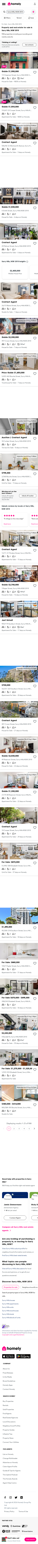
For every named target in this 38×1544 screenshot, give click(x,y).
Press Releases (8, 1373)
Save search (30, 1539)
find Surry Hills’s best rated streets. (14, 1255)
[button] (19, 12)
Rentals (5, 1405)
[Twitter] (16, 1497)
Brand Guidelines (9, 1381)
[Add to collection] (34, 72)
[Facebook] (5, 1497)
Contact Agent (15, 1218)
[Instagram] (10, 1497)
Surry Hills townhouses (10, 1311)
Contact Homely (9, 1389)
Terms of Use (23, 1511)
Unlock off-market (28, 496)
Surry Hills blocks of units (11, 1317)
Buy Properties (8, 1401)
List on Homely (8, 1454)
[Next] (34, 1128)
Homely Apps (7, 1385)
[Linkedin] (21, 1497)
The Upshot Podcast (10, 1475)
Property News (8, 1438)
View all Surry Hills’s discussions (13, 1268)
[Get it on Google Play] (23, 1356)
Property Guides (8, 1430)
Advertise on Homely (10, 1462)
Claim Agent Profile (10, 1466)
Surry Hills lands (8, 1314)
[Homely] (19, 1348)
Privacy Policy (9, 1511)
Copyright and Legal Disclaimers (13, 1335)
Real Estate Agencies (10, 1417)
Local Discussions (9, 1422)
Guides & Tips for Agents (11, 1470)
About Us (6, 1369)
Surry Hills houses (8, 1300)
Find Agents (7, 1413)
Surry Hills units (8, 1307)
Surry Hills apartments (10, 1304)
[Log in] (35, 4)
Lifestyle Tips (7, 1434)
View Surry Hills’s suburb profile (13, 1248)
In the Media (7, 1377)
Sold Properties (8, 1409)
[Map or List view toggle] (33, 12)
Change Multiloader (10, 1458)
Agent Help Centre (9, 1483)
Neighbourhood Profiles (11, 1426)
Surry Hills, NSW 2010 (15, 24)
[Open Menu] (3, 4)
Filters (8, 18)
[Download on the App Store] (9, 1356)
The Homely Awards (10, 1479)
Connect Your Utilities (11, 1442)
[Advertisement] (19, 171)
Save (32, 18)
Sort (20, 18)
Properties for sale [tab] (10, 1287)
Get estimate (29, 45)
